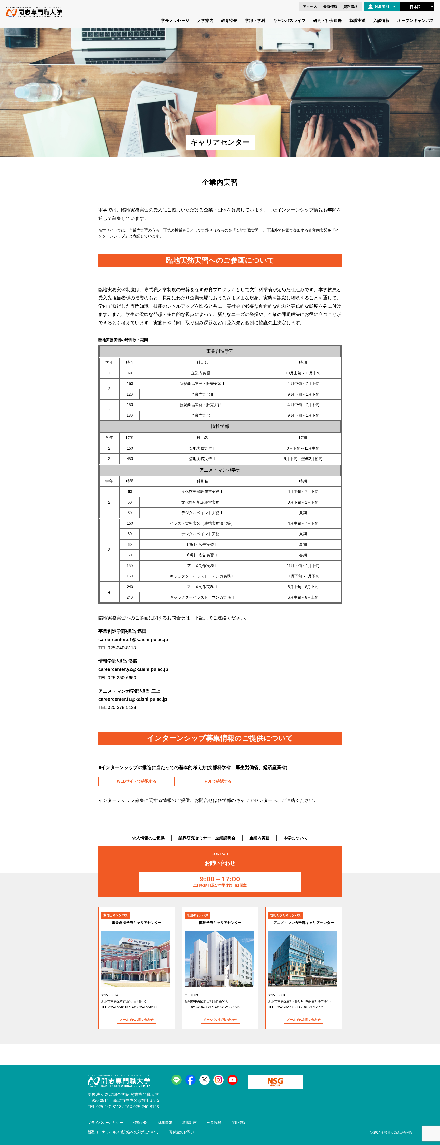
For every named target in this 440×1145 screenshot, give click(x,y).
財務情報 (165, 1123)
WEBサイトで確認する (136, 781)
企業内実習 (259, 838)
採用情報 (238, 1123)
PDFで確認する (218, 781)
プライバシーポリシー (105, 1123)
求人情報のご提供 (148, 838)
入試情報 (381, 20)
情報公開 (140, 1123)
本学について (295, 838)
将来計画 (189, 1123)
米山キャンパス (197, 915)
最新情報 (330, 7)
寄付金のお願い (181, 1132)
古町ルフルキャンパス (285, 915)
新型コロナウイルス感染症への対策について (123, 1132)
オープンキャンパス (415, 20)
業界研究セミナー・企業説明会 (207, 838)
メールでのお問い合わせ (137, 1019)
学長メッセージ (175, 20)
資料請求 (350, 7)
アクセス (310, 7)
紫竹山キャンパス (115, 915)
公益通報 (214, 1123)
